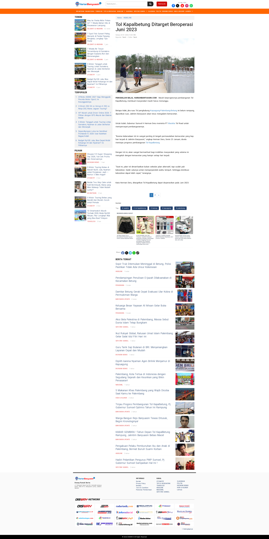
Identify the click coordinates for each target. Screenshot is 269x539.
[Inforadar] (124, 512)
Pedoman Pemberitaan (144, 490)
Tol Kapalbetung (153, 142)
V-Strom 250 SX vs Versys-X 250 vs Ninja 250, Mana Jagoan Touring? (92, 107)
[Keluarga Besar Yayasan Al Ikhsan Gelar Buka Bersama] (184, 309)
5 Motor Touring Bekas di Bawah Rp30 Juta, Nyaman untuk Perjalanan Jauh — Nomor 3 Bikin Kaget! (98, 171)
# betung (154, 208)
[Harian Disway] (104, 506)
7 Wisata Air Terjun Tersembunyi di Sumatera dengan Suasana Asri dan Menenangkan (98, 52)
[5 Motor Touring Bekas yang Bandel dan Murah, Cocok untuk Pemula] (80, 202)
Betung (174, 110)
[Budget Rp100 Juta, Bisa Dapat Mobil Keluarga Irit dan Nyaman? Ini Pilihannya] (80, 84)
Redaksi (138, 486)
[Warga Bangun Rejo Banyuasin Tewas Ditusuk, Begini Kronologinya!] (184, 422)
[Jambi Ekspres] (104, 512)
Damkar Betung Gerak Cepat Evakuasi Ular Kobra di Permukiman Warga (144, 293)
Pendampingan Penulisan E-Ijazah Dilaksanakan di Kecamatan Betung (144, 279)
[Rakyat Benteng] (164, 524)
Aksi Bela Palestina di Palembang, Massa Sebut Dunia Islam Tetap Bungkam (142, 321)
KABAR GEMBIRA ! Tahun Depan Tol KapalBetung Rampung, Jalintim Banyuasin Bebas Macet (143, 433)
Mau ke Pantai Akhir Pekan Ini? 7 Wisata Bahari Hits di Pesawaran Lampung (98, 23)
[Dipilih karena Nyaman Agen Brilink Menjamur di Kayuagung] (184, 365)
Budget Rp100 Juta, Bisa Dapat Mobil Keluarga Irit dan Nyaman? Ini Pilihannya (99, 82)
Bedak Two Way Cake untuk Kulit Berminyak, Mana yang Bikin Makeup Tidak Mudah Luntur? (99, 186)
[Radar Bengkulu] (104, 524)
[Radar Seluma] (144, 524)
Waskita (171, 123)
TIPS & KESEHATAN (110, 11)
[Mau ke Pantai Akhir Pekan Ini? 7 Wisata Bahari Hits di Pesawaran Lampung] (80, 25)
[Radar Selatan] (184, 524)
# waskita (125, 208)
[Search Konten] (150, 4)
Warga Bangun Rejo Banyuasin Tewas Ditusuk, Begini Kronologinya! (141, 419)
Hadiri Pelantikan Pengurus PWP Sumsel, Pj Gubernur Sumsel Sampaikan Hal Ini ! (140, 461)
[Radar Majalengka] (104, 518)
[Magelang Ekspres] (184, 512)
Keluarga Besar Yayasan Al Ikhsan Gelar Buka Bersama (141, 307)
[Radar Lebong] (124, 524)
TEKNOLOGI (98, 11)
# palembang (180, 208)
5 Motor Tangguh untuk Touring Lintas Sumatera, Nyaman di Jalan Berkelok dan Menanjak (98, 68)
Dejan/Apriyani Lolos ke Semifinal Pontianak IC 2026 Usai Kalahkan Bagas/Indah (91, 133)
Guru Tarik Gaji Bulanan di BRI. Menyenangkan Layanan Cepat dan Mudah (141, 349)
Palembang (165, 110)
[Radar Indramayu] (164, 506)
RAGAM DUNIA (89, 11)
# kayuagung (166, 208)
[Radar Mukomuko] (84, 524)
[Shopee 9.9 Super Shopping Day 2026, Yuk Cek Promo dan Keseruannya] (80, 159)
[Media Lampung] (144, 506)
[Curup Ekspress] (184, 518)
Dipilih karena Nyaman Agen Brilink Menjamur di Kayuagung (143, 362)
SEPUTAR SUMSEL (139, 11)
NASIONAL (129, 11)
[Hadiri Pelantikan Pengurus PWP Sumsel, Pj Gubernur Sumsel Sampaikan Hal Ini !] (184, 463)
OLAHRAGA (151, 11)
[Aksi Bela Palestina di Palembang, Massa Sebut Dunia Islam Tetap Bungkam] (184, 323)
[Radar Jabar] (144, 518)
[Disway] (84, 506)
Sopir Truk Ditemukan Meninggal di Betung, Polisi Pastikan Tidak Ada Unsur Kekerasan (143, 265)
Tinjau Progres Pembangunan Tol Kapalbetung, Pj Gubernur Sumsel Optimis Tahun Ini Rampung (143, 406)
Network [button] (162, 4)
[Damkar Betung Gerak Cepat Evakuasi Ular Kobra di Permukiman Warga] (184, 295)
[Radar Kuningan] (84, 518)
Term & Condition (142, 488)
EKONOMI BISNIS (167, 11)
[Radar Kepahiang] (164, 518)
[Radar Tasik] (124, 506)
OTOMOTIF (160, 481)
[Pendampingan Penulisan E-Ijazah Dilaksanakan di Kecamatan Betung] (184, 282)
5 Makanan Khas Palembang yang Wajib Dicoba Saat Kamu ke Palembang (142, 392)
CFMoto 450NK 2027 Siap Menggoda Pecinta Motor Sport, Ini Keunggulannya (93, 99)
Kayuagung (155, 110)
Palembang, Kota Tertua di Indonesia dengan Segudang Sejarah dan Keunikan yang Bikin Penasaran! (141, 377)
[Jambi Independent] (84, 512)
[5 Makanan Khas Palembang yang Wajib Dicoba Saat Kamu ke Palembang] (184, 394)
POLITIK (158, 11)
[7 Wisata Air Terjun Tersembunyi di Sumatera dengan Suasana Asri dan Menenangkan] (80, 53)
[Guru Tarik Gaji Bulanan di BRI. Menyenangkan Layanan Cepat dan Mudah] (184, 351)
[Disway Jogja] (124, 518)
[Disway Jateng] (164, 512)
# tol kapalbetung (140, 208)
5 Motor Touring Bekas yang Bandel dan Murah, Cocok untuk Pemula (99, 200)
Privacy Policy (141, 483)
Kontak (138, 481)
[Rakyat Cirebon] (184, 506)
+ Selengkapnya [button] (187, 529)
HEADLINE (120, 11)
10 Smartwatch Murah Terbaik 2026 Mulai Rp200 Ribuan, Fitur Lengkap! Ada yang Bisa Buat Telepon (98, 214)
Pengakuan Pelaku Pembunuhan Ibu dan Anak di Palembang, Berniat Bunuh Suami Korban (143, 447)
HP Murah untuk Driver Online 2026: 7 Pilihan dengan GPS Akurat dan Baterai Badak (93, 115)
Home (119, 18)
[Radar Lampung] (144, 512)
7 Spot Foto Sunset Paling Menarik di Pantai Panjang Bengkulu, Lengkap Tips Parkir (98, 37)
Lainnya (188, 11)
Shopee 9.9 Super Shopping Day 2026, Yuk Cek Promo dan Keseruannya (99, 157)
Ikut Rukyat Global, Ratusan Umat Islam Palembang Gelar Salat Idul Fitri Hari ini (144, 335)
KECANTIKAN (80, 11)
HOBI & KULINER (179, 11)
